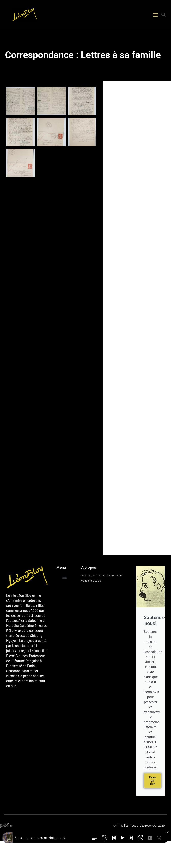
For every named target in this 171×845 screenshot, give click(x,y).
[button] (156, 15)
